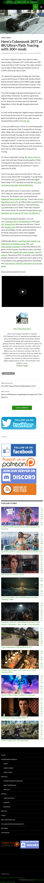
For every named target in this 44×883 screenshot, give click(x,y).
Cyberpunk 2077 (8, 373)
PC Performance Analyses (13, 781)
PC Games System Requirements (12, 824)
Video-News (6, 38)
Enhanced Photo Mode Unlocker (14, 199)
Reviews (6, 802)
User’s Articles (9, 798)
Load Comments (22, 408)
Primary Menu (41, 7)
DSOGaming (5, 874)
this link (26, 121)
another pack (10, 227)
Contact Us (12, 878)
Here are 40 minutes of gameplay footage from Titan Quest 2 (21, 394)
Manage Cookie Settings (7, 882)
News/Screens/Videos (9, 759)
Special (3, 794)
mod (17, 179)
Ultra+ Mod (32, 157)
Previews (7, 807)
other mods (31, 202)
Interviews (5, 833)
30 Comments (36, 53)
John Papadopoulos (22, 53)
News (6, 764)
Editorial (4, 828)
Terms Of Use (4, 878)
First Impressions (10, 785)
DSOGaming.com (38, 880)
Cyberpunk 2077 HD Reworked (17, 221)
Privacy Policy (20, 878)
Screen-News (8, 768)
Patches (4, 811)
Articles (4, 777)
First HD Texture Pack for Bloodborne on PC (18, 384)
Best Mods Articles (8, 820)
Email (26, 366)
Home (3, 755)
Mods (3, 815)
